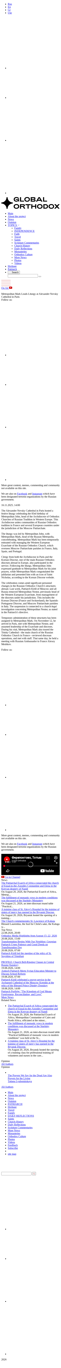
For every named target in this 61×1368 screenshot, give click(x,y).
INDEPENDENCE (24, 231)
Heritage (12, 266)
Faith (17, 234)
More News (20, 257)
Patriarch (12, 269)
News (11, 219)
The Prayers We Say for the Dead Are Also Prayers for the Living (30, 1077)
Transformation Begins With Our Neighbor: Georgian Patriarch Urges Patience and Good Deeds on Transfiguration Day (28, 944)
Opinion (12, 222)
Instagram (37, 493)
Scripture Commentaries (26, 242)
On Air (5, 288)
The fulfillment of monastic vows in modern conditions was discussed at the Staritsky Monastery (29, 899)
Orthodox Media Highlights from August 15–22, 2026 (29, 935)
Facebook (22, 493)
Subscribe (13, 1148)
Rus (10, 4)
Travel (17, 236)
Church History (22, 245)
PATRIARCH (15, 1104)
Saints (17, 239)
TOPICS (13, 225)
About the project (17, 216)
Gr (9, 9)
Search (15, 272)
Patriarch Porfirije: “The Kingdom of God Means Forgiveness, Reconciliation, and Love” (26, 993)
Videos (17, 263)
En (9, 7)
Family (17, 228)
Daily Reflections (23, 248)
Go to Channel (12, 877)
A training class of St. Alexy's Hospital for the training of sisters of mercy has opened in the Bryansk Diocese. (30, 911)
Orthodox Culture (23, 254)
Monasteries (20, 251)
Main (10, 213)
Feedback (13, 1145)
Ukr (10, 12)
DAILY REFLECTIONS (21, 1115)
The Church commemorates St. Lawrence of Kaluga (28, 921)
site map (12, 1154)
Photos (17, 260)
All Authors (7, 1064)
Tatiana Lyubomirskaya (20, 1081)
